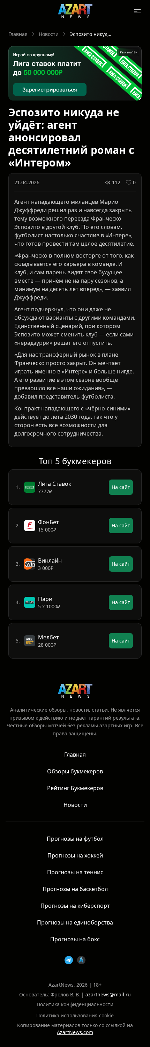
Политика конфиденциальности (75, 1004)
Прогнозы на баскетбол (75, 889)
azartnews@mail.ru (108, 994)
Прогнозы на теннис (75, 872)
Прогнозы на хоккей (75, 855)
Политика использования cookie (75, 1015)
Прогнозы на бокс (75, 939)
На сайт (121, 487)
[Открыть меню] (137, 11)
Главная (18, 34)
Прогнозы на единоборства (75, 922)
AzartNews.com (75, 1032)
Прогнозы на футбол (75, 838)
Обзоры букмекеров (75, 771)
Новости (49, 34)
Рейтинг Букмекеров (75, 788)
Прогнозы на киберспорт (75, 905)
